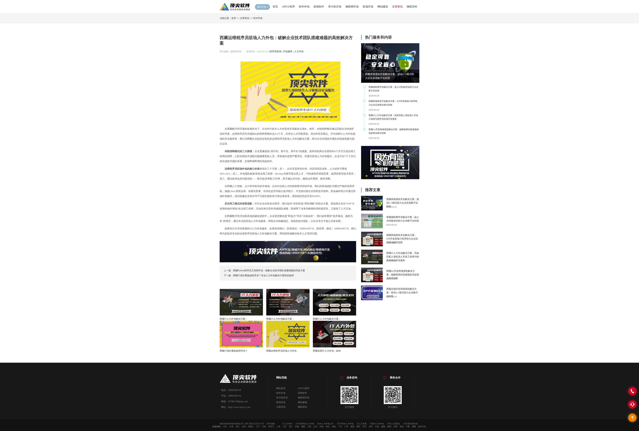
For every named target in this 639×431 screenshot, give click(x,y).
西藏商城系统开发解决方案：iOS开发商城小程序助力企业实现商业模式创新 (402, 239)
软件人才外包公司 (325, 424)
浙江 (291, 426)
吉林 (264, 426)
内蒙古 (251, 426)
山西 (244, 426)
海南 (352, 426)
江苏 (285, 426)
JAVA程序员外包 (410, 424)
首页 (275, 6)
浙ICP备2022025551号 (254, 424)
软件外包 (304, 6)
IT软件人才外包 (377, 424)
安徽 (297, 426)
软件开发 (258, 18)
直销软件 (319, 6)
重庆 (358, 426)
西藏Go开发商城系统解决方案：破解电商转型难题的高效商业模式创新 (402, 275)
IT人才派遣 (362, 424)
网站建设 (382, 6)
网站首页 (281, 388)
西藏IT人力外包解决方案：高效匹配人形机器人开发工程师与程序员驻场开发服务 (402, 257)
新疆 (414, 426)
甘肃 (395, 426)
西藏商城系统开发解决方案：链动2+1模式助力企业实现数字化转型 (402, 203)
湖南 (334, 426)
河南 (321, 426)
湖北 (328, 426)
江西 (309, 426)
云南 (377, 426)
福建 (303, 426)
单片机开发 (334, 6)
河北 (237, 426)
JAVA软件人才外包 (345, 424)
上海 (278, 426)
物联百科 (412, 6)
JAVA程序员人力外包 (305, 424)
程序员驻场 (275, 51)
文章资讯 (397, 6)
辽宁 (258, 426)
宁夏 (408, 426)
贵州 (371, 426)
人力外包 (298, 51)
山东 (315, 426)
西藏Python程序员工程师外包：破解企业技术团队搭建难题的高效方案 (269, 270)
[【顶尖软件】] (235, 10)
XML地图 (270, 424)
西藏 (383, 426)
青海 (402, 426)
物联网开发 (352, 6)
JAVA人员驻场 (393, 424)
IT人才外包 (287, 424)
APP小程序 (288, 6)
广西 (346, 426)
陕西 (389, 426)
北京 (225, 426)
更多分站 (422, 426)
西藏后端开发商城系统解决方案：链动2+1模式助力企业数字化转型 (402, 293)
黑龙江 (271, 426)
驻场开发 (368, 6)
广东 (340, 426)
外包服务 (287, 51)
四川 (365, 426)
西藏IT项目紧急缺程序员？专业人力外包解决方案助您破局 (263, 275)
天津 (231, 426)
